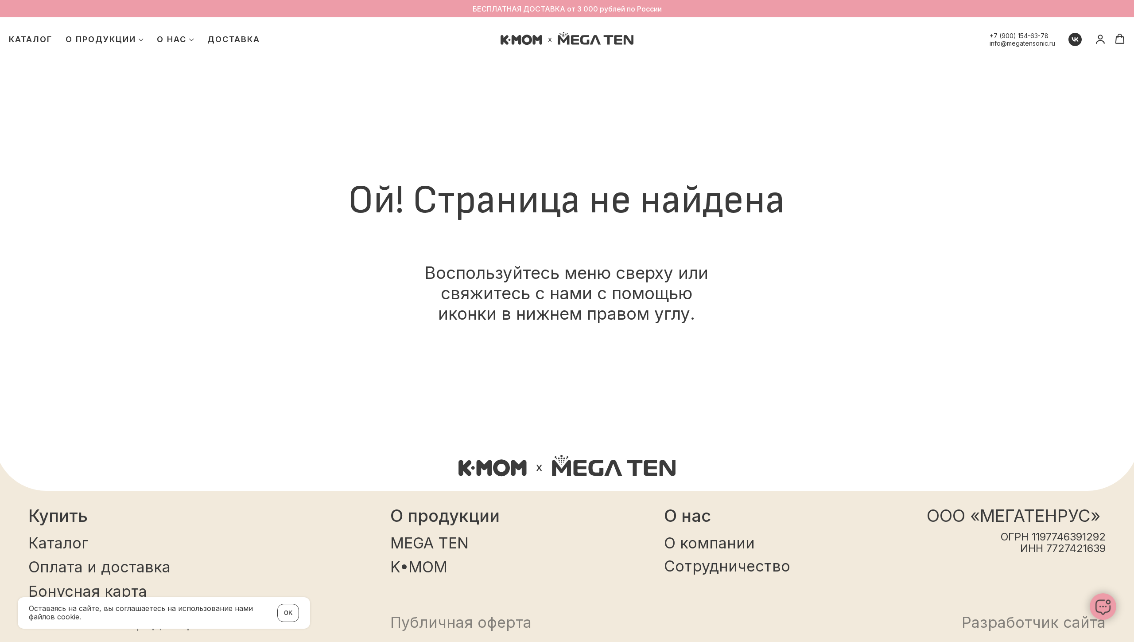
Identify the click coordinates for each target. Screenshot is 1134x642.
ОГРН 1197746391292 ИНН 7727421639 (1053, 542)
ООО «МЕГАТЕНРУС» (1013, 515)
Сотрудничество (727, 566)
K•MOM (418, 567)
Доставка (233, 39)
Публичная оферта (461, 622)
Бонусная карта (87, 591)
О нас (171, 39)
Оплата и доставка (99, 567)
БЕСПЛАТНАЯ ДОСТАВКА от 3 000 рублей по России (567, 8)
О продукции (101, 39)
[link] (1100, 39)
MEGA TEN (429, 543)
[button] (1120, 39)
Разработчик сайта (1034, 622)
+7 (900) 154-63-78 (1019, 35)
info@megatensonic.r (1021, 43)
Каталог (30, 39)
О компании (709, 543)
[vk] (1075, 39)
